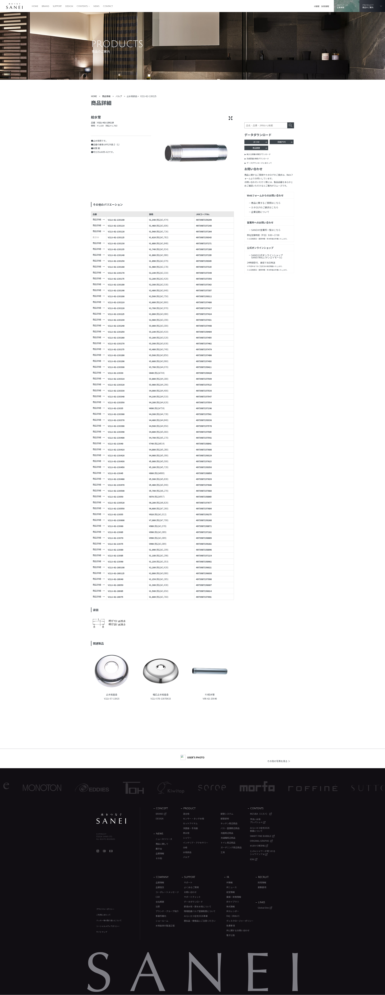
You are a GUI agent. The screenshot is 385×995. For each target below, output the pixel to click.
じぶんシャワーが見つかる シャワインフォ (262, 853)
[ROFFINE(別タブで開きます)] (264, 788)
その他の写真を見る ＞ (278, 761)
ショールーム (162, 920)
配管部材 (225, 818)
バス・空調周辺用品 (230, 828)
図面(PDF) (282, 142)
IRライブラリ (232, 901)
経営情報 (230, 892)
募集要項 (262, 887)
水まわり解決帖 (257, 845)
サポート (188, 882)
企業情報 (160, 853)
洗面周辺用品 (227, 832)
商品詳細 (97, 219)
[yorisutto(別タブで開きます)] (367, 788)
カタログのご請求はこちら (264, 207)
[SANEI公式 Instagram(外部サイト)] (97, 851)
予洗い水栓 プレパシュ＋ (256, 821)
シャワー (187, 837)
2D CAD (256, 142)
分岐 (185, 847)
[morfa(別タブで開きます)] (209, 787)
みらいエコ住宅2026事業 (196, 915)
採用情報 (325, 6)
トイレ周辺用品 (228, 842)
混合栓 (186, 813)
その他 (159, 858)
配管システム (227, 813)
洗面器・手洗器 (190, 828)
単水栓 (186, 832)
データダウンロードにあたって (259, 163)
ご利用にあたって (103, 914)
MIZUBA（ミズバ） (259, 813)
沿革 (158, 906)
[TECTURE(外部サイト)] (110, 851)
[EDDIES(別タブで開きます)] (44, 788)
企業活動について (260, 211)
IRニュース (231, 887)
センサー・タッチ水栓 (193, 818)
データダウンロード (193, 901)
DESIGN (69, 6)
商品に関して (162, 843)
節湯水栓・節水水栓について (197, 906)
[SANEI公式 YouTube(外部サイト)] (104, 851)
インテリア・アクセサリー (195, 842)
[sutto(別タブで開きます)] (321, 787)
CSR (158, 896)
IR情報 (316, 6)
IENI (252, 859)
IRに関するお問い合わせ (237, 930)
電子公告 (230, 935)
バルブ (186, 857)
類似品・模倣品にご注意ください (200, 920)
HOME (35, 6)
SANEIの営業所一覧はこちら (265, 229)
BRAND (45, 6)
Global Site (263, 907)
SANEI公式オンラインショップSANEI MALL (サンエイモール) (267, 256)
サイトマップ (101, 932)
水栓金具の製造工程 (165, 925)
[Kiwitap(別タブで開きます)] (122, 788)
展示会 (159, 848)
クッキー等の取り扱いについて (109, 920)
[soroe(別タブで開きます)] (164, 788)
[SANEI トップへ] (111, 818)
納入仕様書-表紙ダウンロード (259, 154)
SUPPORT (57, 6)
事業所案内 (161, 915)
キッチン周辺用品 (229, 823)
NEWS (96, 6)
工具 (223, 852)
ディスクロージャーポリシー (239, 920)
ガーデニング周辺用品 (231, 847)
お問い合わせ (190, 892)
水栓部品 (187, 852)
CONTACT (108, 6)
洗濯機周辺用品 (228, 837)
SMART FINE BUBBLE (260, 835)
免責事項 (230, 925)
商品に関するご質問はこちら (265, 202)
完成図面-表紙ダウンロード (258, 158)
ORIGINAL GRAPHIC (259, 840)
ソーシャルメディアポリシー (108, 926)
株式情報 (230, 906)
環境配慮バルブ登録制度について (200, 911)
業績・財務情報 (233, 896)
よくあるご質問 (191, 887)
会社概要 (160, 901)
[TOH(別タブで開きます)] (85, 788)
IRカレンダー (232, 911)
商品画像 (256, 148)
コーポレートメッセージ (167, 892)
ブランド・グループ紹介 (167, 911)
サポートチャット (192, 896)
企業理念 (160, 887)
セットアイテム (190, 823)
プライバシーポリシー (105, 909)
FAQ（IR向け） (233, 915)
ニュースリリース (164, 838)
